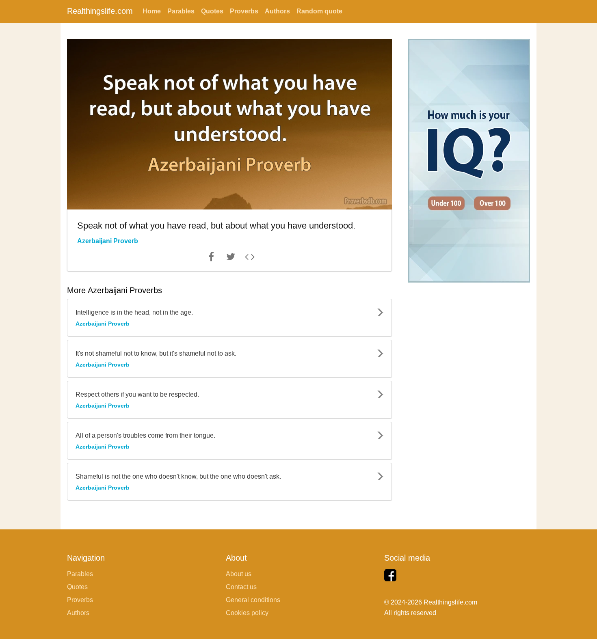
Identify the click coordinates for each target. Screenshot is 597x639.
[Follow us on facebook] (390, 575)
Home (152, 11)
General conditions (253, 599)
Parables (181, 11)
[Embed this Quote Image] (249, 258)
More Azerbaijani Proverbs (114, 290)
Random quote (319, 11)
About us (238, 573)
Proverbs (244, 11)
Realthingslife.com (100, 10)
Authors (277, 11)
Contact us (241, 586)
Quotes (212, 11)
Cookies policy (247, 612)
